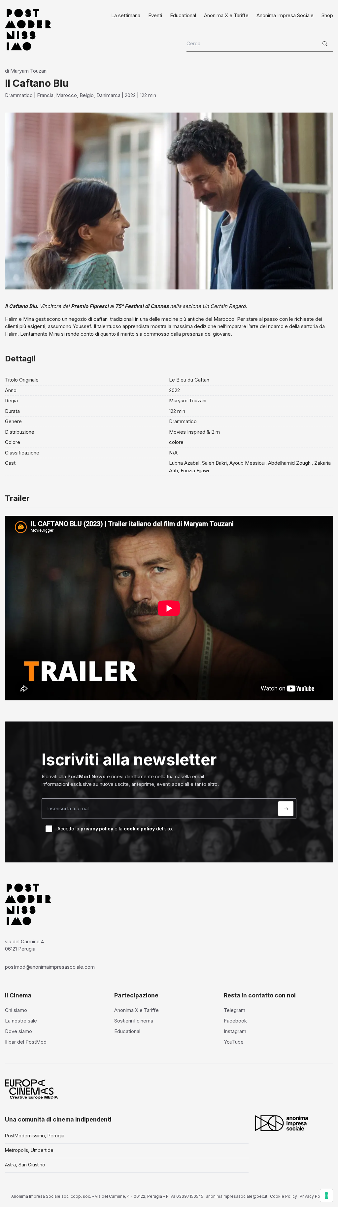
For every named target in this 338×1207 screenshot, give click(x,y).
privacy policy (97, 828)
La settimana (125, 15)
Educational (183, 15)
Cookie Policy (283, 1196)
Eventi (155, 15)
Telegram (234, 1010)
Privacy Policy (313, 1196)
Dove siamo (18, 1031)
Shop (327, 15)
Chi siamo (16, 1010)
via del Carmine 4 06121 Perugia (24, 945)
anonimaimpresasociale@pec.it (236, 1196)
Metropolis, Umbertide (29, 1150)
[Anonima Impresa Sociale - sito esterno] (281, 1123)
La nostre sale (21, 1021)
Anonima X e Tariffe (226, 15)
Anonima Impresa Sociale (285, 15)
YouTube (234, 1042)
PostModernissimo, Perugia (34, 1135)
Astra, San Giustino (25, 1164)
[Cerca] (326, 44)
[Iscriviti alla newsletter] (285, 808)
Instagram (235, 1031)
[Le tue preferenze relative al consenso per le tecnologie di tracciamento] (326, 1195)
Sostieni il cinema (133, 1021)
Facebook (235, 1021)
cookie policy (139, 828)
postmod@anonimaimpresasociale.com (50, 967)
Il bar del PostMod (26, 1042)
